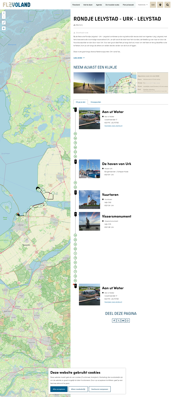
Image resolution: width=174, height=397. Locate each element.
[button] (17, 217)
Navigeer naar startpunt (113, 126)
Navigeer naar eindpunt (113, 302)
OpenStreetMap (8, 396)
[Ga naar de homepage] (16, 4)
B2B (153, 5)
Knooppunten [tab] (96, 102)
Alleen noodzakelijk (78, 389)
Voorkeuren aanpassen (99, 389)
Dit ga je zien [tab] (80, 102)
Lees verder (78, 58)
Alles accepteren (59, 389)
